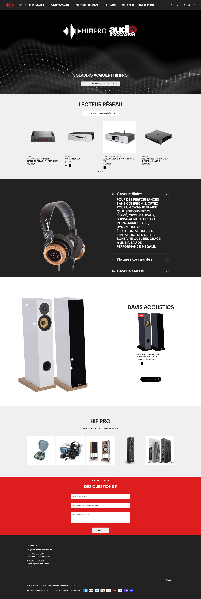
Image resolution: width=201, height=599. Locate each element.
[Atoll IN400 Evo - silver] (66, 165)
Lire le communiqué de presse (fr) (101, 84)
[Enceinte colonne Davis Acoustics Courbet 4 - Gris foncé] (138, 363)
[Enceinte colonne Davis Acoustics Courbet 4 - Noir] (142, 363)
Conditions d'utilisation (59, 590)
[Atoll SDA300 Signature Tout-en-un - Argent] (108, 167)
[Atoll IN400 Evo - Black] (70, 165)
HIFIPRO (36, 585)
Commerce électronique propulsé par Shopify (57, 585)
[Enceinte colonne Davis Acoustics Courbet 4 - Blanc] (145, 363)
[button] (37, 5)
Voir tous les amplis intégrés (100, 113)
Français (174, 5)
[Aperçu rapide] (54, 150)
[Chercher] (183, 5)
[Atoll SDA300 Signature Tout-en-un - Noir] (104, 167)
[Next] (182, 139)
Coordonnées (75, 590)
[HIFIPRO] (16, 5)
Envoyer (100, 530)
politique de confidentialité (37, 590)
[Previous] (18, 139)
